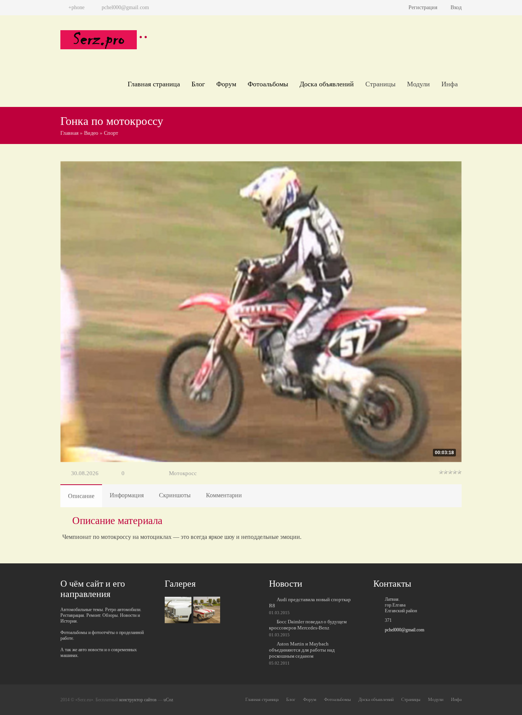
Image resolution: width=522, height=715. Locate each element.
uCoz (168, 699)
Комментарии (224, 495)
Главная (69, 133)
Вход (456, 7)
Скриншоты (175, 495)
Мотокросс (183, 473)
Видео (91, 133)
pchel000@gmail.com (404, 629)
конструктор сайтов (138, 699)
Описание (81, 496)
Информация (127, 495)
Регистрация (423, 7)
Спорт (111, 133)
